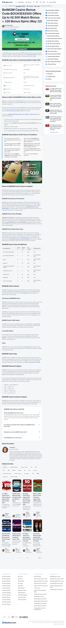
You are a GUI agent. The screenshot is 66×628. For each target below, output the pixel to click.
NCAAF (19, 470)
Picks (37, 2)
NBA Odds (20, 585)
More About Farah (14, 449)
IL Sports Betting (6, 588)
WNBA (38, 473)
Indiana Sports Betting (53, 25)
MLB (36, 467)
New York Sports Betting (53, 46)
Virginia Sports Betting (53, 59)
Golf (31, 467)
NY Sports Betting (6, 576)
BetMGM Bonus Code (55, 576)
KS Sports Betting (6, 578)
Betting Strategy (51, 76)
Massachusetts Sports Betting (55, 38)
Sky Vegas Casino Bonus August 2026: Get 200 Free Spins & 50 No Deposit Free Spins (56, 127)
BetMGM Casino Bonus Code (57, 578)
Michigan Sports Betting (53, 41)
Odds (43, 2)
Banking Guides (21, 592)
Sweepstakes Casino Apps (40, 603)
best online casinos (31, 54)
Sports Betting (52, 2)
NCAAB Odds (21, 588)
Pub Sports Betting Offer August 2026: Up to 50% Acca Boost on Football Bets (55, 98)
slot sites (33, 311)
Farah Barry (10, 25)
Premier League (17, 473)
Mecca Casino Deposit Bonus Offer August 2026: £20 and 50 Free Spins (56, 105)
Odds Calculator (22, 597)
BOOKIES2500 (26, 69)
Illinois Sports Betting (52, 23)
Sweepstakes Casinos (39, 596)
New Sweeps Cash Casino (40, 605)
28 (27, 557)
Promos (31, 6)
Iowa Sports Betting (52, 28)
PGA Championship (7, 473)
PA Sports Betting (6, 583)
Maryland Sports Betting (53, 36)
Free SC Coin (37, 588)
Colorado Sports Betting (53, 15)
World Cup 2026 (13, 476)
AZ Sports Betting (6, 590)
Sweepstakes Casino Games (40, 601)
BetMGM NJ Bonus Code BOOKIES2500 (20, 239)
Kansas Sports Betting (53, 30)
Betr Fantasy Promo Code (40, 583)
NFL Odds (20, 583)
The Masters (26, 473)
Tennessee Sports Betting (53, 56)
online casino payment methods (32, 362)
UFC (33, 473)
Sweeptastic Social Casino (40, 594)
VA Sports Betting (6, 595)
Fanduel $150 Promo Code (56, 583)
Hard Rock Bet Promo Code (56, 589)
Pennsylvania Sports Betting (54, 54)
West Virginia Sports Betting (54, 61)
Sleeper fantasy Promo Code (41, 585)
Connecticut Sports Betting (54, 18)
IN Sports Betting (6, 597)
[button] (22, 413)
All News (5, 467)
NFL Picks (20, 576)
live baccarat (37, 324)
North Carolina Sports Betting (54, 48)
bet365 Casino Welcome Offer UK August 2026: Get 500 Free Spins (56, 111)
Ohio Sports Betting (52, 51)
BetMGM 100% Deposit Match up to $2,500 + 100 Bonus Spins (22, 114)
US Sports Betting (52, 64)
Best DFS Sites (37, 576)
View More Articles (54, 132)
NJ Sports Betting (6, 581)
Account (19, 6)
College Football (24, 467)
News (38, 6)
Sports (29, 2)
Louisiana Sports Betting (53, 33)
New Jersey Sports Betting (54, 43)
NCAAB (14, 470)
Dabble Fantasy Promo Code (41, 581)
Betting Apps (21, 2)
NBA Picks (20, 578)
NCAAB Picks (21, 581)
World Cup (5, 476)
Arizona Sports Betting (53, 13)
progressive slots (26, 293)
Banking (49, 79)
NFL (25, 470)
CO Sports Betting (6, 592)
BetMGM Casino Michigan (8, 217)
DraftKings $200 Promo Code (57, 581)
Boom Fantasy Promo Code (40, 578)
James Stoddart (13, 29)
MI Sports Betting (6, 585)
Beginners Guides (22, 590)
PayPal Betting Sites (22, 595)
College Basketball (14, 467)
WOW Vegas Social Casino (40, 598)
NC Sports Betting (6, 604)
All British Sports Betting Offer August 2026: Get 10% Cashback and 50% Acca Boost (55, 119)
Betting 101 (50, 73)
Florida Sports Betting (53, 20)
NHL (29, 470)
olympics (35, 470)
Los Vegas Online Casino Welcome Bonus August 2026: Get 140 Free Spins (56, 90)
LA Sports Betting (6, 599)
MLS (4, 470)
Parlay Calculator (22, 599)
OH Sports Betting (6, 602)
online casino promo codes (12, 110)
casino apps (27, 346)
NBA (9, 470)
